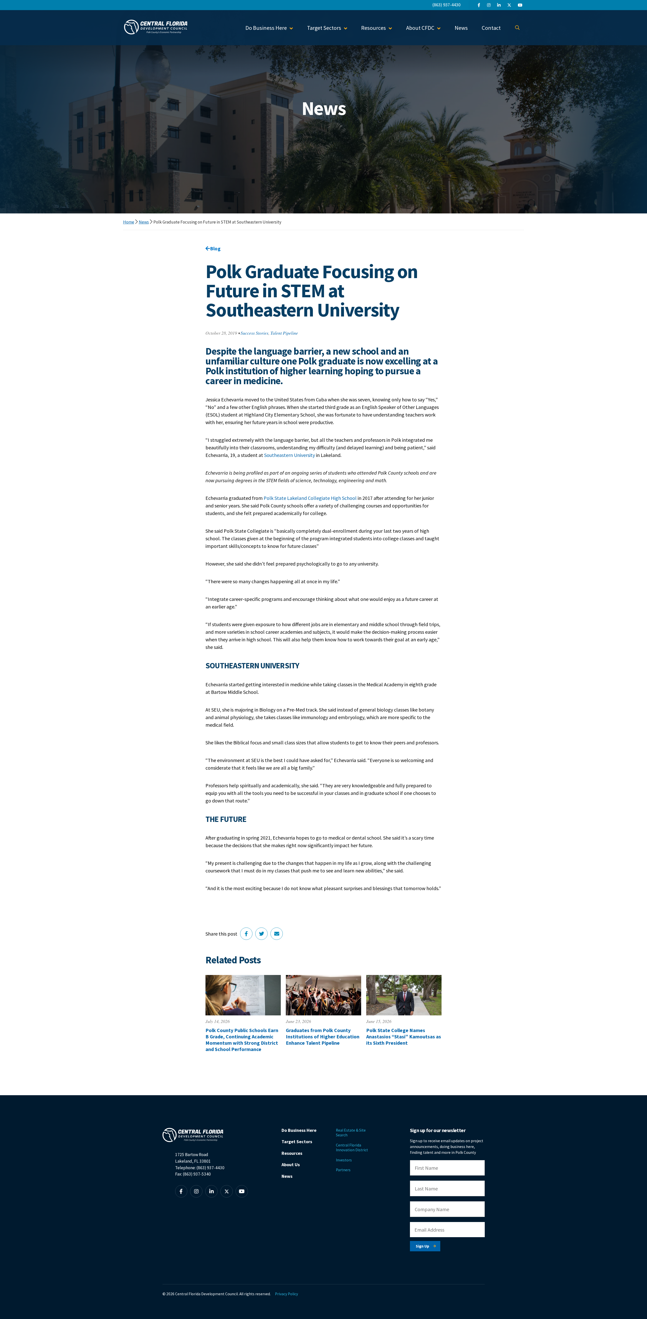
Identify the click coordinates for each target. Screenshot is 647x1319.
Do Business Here (299, 1130)
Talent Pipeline (284, 333)
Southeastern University (289, 455)
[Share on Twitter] (261, 933)
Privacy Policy (286, 1293)
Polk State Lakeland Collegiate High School (310, 498)
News (461, 27)
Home (128, 222)
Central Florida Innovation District (352, 1147)
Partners (343, 1169)
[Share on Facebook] (246, 933)
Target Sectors (297, 1141)
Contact (491, 27)
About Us (291, 1164)
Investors (344, 1160)
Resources (292, 1153)
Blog (215, 248)
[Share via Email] (276, 933)
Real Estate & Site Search (351, 1132)
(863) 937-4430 (446, 5)
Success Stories (254, 333)
